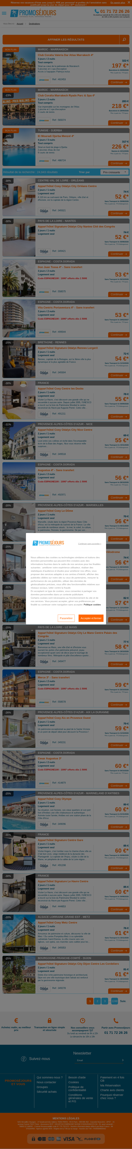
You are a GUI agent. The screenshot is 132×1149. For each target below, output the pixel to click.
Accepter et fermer (91, 618)
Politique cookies (92, 604)
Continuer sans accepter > (89, 543)
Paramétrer (66, 618)
